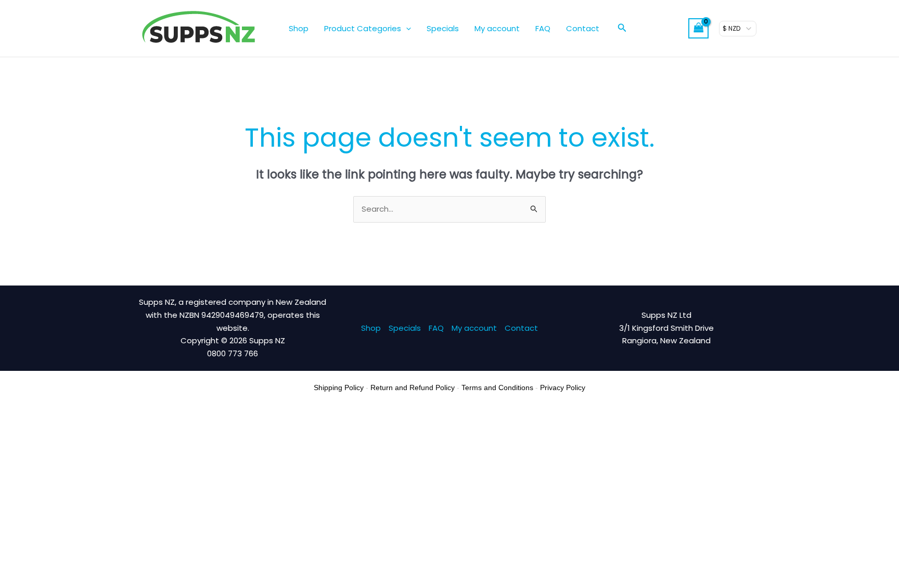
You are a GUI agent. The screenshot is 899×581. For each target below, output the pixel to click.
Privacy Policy (562, 387)
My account (497, 28)
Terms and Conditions (497, 387)
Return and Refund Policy (412, 387)
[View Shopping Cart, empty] (698, 28)
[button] (406, 28)
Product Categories (362, 28)
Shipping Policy (339, 387)
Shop (299, 28)
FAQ (542, 28)
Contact (582, 28)
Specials (443, 28)
